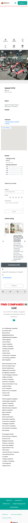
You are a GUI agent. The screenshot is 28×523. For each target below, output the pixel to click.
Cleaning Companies (8, 348)
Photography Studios (8, 434)
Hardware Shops (6, 386)
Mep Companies (6, 412)
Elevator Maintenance (8, 368)
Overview (14, 41)
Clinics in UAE (5, 351)
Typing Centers (6, 465)
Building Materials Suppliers (9, 337)
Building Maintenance (8, 335)
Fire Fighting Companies (8, 372)
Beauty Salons (6, 333)
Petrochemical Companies (9, 428)
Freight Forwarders (7, 377)
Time (22, 41)
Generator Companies (8, 381)
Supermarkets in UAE (7, 447)
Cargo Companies (7, 344)
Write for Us (6, 504)
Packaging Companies (8, 423)
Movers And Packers (7, 417)
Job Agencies (6, 395)
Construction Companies (9, 355)
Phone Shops (5, 430)
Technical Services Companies (10, 452)
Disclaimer (5, 514)
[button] (15, 3)
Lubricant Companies (8, 405)
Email (14, 47)
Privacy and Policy (7, 518)
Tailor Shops (5, 450)
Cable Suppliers (6, 339)
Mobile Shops (5, 414)
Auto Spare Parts (6, 330)
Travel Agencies (6, 463)
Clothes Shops (6, 353)
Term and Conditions (16, 514)
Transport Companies (8, 461)
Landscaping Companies (9, 401)
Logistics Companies (8, 403)
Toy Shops (5, 456)
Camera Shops (6, 342)
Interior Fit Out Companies (9, 390)
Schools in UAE (6, 438)
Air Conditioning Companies (9, 328)
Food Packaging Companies (10, 375)
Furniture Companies (8, 379)
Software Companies (8, 443)
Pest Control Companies (9, 426)
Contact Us (18, 500)
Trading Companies (7, 459)
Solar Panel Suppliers (8, 445)
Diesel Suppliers (6, 360)
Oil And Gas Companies (8, 421)
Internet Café (6, 393)
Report (14, 286)
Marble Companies (7, 410)
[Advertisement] (14, 21)
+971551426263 (6, 278)
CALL (5, 47)
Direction (5, 41)
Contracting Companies (8, 357)
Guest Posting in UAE (19, 504)
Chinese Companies (7, 346)
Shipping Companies (7, 441)
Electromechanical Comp (9, 363)
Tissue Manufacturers (8, 454)
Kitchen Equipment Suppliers (10, 399)
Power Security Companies (9, 436)
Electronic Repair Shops (8, 366)
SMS (22, 47)
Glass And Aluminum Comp (9, 384)
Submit (14, 211)
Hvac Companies (7, 388)
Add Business (14, 507)
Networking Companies (8, 419)
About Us (9, 500)
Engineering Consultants (9, 370)
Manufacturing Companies (9, 408)
